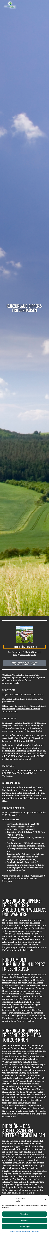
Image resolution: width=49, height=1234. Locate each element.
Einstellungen (25, 1227)
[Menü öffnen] (45, 3)
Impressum (35, 1231)
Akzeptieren (24, 1214)
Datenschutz (26, 1231)
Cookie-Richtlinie (15, 1231)
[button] (45, 1200)
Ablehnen (24, 1220)
